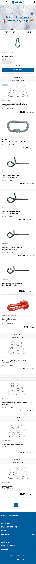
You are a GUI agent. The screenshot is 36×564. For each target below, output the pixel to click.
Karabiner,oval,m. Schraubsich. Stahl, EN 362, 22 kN (13, 141)
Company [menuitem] (5, 542)
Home (2, 7)
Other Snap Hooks (6, 136)
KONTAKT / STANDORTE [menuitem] (10, 515)
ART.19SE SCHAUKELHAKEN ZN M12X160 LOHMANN (12, 248)
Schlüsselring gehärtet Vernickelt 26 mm (13, 445)
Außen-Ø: (16, 77)
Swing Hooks (5, 172)
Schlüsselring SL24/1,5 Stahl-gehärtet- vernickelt (14, 403)
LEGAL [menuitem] (3, 531)
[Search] (6, 2)
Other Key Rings (6, 100)
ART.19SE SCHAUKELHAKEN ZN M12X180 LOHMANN (12, 284)
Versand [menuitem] (5, 534)
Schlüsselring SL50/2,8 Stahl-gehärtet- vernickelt (14, 105)
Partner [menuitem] (4, 549)
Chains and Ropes (5, 9)
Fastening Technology (20, 7)
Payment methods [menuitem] (9, 527)
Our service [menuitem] (6, 523)
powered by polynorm (18, 557)
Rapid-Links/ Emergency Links (9, 315)
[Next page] (20, 505)
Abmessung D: (15, 80)
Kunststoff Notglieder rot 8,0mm (9, 320)
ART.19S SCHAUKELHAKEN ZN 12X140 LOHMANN (11, 177)
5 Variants (7, 62)
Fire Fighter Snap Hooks (7, 52)
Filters (10, 32)
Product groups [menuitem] (8, 546)
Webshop (9, 7)
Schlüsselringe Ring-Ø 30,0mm (7, 487)
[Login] (33, 2)
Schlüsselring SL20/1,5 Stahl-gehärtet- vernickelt (14, 362)
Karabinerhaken (7, 56)
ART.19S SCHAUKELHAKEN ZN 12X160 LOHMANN (11, 212)
